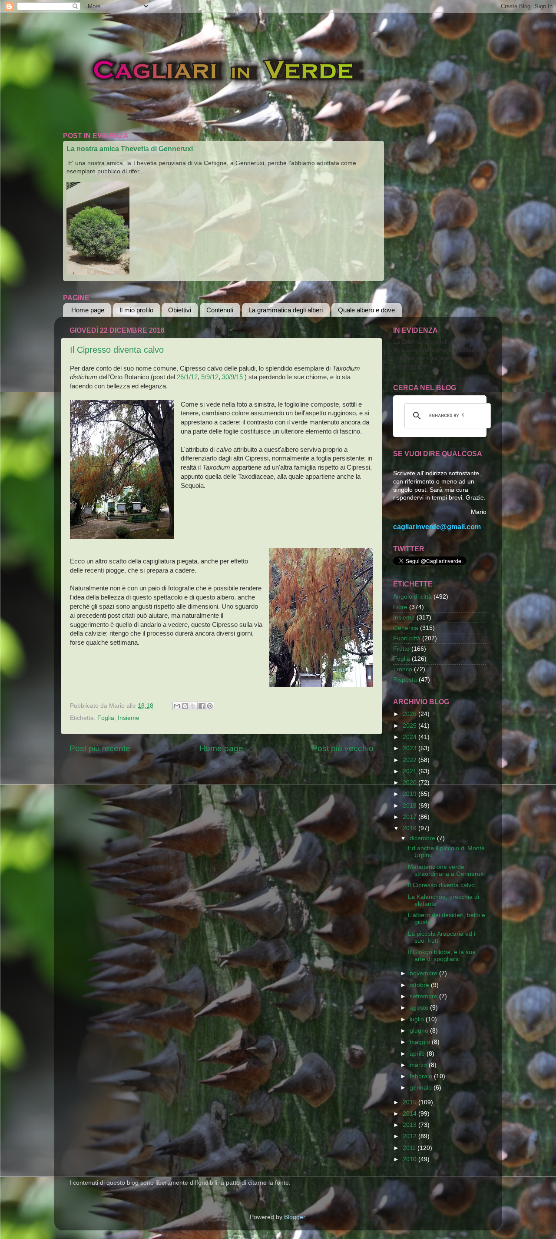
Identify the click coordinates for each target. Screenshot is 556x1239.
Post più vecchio (343, 748)
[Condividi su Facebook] (201, 706)
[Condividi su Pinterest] (209, 706)
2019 (410, 794)
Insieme (128, 718)
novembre (424, 973)
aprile (418, 1053)
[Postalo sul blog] (185, 706)
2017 (410, 817)
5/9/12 (209, 377)
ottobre (420, 985)
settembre (424, 996)
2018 (410, 805)
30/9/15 (232, 377)
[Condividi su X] (193, 706)
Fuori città (406, 638)
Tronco (402, 669)
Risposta (405, 679)
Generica (405, 628)
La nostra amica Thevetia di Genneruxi (129, 148)
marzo (419, 1065)
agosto (420, 1007)
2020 (410, 782)
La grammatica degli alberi (285, 310)
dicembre (423, 838)
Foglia (105, 718)
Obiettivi (179, 310)
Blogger (294, 1217)
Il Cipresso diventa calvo (117, 349)
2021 (410, 771)
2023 (410, 748)
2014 (410, 1113)
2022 (410, 760)
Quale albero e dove (366, 310)
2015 (410, 1102)
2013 (410, 1125)
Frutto (401, 649)
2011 (410, 1148)
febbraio (422, 1076)
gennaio (422, 1087)
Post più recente (100, 748)
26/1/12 (187, 377)
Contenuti (219, 310)
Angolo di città (412, 596)
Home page (87, 310)
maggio (421, 1042)
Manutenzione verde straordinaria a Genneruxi (446, 870)
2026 (410, 714)
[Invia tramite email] (176, 706)
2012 (410, 1136)
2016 (410, 828)
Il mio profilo (136, 310)
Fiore (400, 607)
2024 (410, 737)
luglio (418, 1019)
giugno (420, 1030)
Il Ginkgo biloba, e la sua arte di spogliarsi (442, 955)
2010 (410, 1159)
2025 (410, 725)
